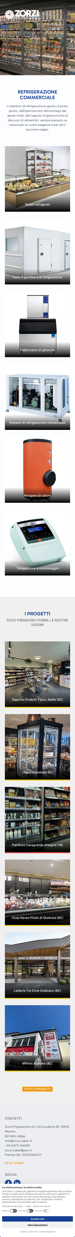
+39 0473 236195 (17, 1145)
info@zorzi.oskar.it (18, 1141)
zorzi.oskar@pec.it (18, 1150)
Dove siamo (14, 1163)
